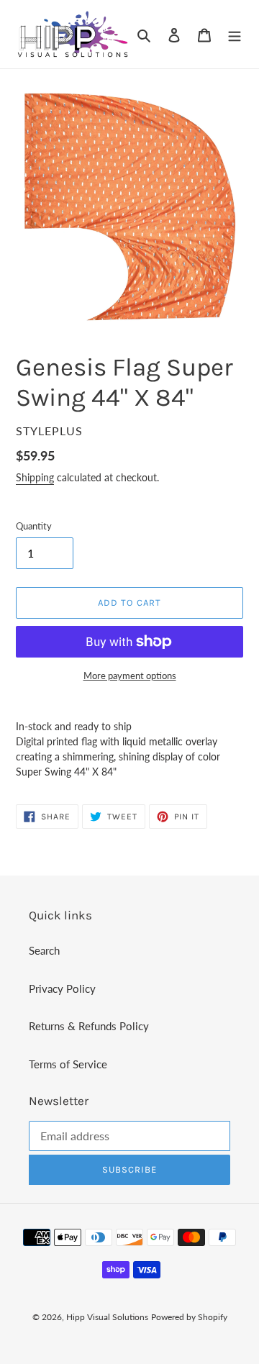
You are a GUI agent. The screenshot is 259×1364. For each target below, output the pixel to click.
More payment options (129, 675)
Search (44, 950)
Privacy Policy (62, 988)
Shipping (35, 477)
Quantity (34, 526)
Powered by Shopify (189, 1316)
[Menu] (234, 34)
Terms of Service (68, 1064)
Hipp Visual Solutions (107, 1316)
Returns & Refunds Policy (89, 1025)
